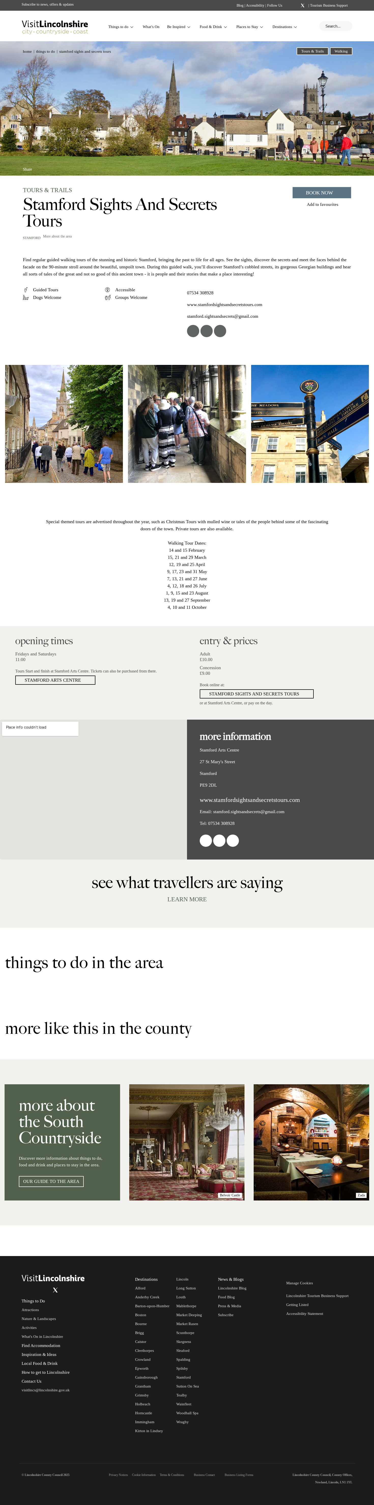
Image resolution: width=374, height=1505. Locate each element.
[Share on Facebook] (41, 167)
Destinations (282, 27)
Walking (341, 51)
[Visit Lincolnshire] (55, 26)
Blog (240, 5)
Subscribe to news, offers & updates (48, 4)
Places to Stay (247, 27)
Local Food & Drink (40, 1363)
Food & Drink (211, 27)
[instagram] (220, 331)
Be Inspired (176, 27)
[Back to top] (359, 1241)
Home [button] (27, 51)
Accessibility (255, 5)
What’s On (151, 27)
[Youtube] (45, 1290)
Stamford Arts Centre (53, 680)
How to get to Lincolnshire (46, 1372)
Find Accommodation (41, 1345)
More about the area (57, 236)
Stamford (31, 238)
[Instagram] (296, 6)
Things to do (118, 27)
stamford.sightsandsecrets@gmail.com (222, 316)
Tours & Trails (312, 51)
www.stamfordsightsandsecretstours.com (224, 304)
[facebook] (193, 331)
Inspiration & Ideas (39, 1354)
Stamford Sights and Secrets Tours (254, 693)
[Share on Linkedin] (49, 167)
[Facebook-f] (289, 5)
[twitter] (206, 331)
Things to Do (33, 1301)
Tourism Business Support (328, 5)
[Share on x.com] (57, 167)
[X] (302, 6)
